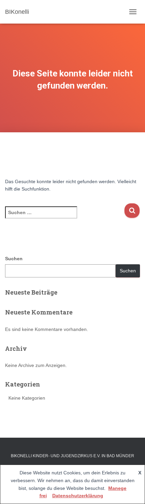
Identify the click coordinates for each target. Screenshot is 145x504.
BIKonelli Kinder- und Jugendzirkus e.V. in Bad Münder (72, 455)
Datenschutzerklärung (77, 495)
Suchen (14, 258)
